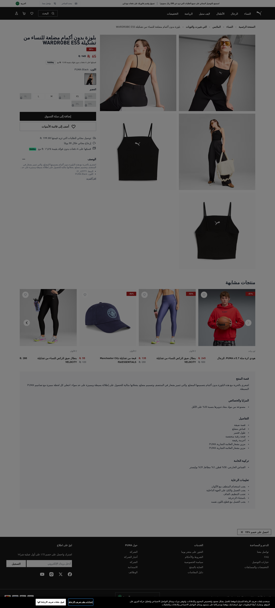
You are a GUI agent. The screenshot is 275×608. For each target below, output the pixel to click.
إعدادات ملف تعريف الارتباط (81, 602)
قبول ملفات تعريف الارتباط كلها (50, 602)
